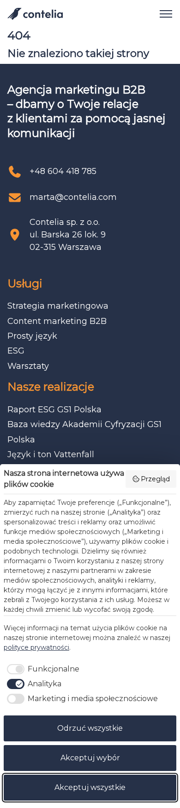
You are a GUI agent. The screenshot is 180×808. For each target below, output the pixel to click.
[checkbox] (41, 669)
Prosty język (32, 336)
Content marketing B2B (57, 321)
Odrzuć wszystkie (90, 728)
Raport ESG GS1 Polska (54, 409)
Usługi (24, 283)
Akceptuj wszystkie (90, 787)
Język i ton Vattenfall (50, 454)
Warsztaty (28, 366)
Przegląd (155, 479)
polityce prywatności (36, 647)
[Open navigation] (162, 13)
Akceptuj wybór (90, 757)
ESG (15, 351)
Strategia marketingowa (57, 306)
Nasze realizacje (50, 386)
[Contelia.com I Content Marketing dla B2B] (35, 14)
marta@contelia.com (73, 197)
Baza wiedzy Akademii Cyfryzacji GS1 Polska (84, 431)
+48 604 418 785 (63, 171)
